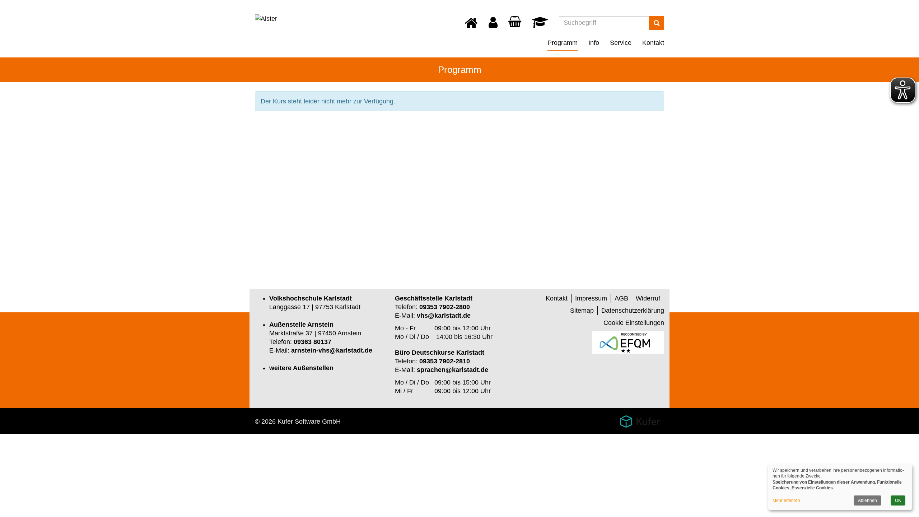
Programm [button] (562, 42)
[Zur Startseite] (266, 18)
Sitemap (582, 310)
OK (898, 500)
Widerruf (648, 298)
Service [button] (620, 42)
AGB (621, 298)
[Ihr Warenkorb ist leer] (514, 23)
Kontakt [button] (653, 42)
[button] (493, 24)
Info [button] (593, 42)
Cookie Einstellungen (633, 322)
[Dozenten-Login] (540, 24)
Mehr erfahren (786, 500)
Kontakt (557, 298)
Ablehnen (867, 500)
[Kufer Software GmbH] (640, 419)
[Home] (471, 25)
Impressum (591, 298)
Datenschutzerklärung (632, 310)
